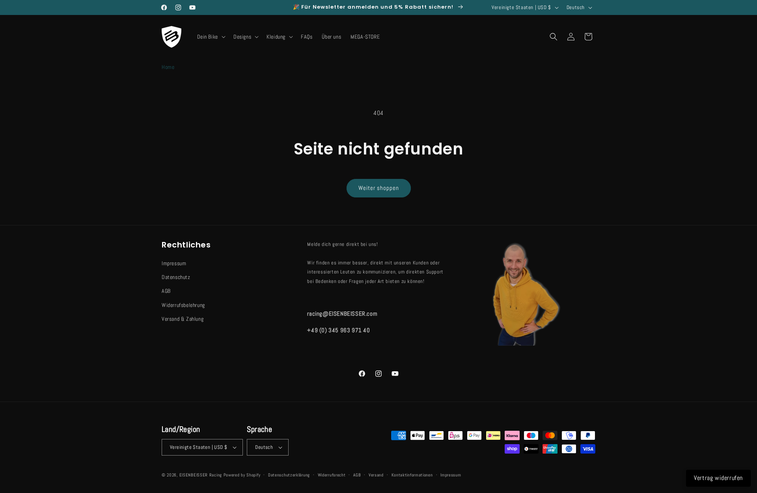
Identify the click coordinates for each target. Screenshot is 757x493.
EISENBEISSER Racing (200, 475)
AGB (166, 290)
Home (168, 67)
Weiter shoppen (378, 188)
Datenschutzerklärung (289, 475)
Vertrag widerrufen (718, 478)
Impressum (174, 263)
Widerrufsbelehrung (183, 305)
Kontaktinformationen (412, 475)
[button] (210, 36)
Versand (376, 475)
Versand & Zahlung (182, 318)
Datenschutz (176, 277)
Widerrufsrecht (332, 475)
